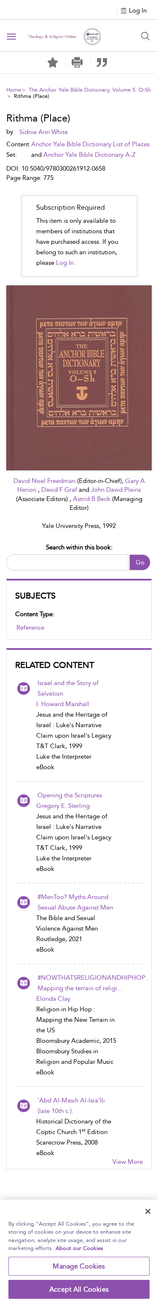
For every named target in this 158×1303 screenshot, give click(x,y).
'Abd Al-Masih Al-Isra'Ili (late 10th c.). (71, 1106)
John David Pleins (116, 489)
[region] (79, 1251)
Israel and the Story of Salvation (68, 688)
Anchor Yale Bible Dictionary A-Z (89, 154)
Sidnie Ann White (43, 132)
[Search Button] (145, 36)
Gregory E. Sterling (63, 806)
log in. (65, 262)
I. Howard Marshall (62, 704)
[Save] (53, 63)
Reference (30, 627)
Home (13, 90)
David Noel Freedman (45, 481)
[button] (77, 62)
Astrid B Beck (92, 499)
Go (140, 562)
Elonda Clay (53, 998)
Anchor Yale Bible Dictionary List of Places (90, 144)
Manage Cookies (79, 1266)
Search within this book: (79, 547)
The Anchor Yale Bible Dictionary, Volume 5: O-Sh (90, 90)
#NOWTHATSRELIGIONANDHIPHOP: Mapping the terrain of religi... (92, 983)
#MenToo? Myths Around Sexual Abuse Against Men (75, 902)
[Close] (148, 1211)
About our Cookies (79, 1248)
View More (127, 1162)
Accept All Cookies (79, 1289)
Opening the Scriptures (69, 795)
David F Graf (60, 489)
